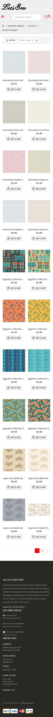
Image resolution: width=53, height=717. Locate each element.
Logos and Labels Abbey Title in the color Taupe (14, 528)
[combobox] (26, 17)
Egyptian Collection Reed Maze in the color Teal (39, 428)
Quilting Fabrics (16, 26)
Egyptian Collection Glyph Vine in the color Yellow (39, 329)
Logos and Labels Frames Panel (39, 528)
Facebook (7, 659)
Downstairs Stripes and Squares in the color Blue (14, 229)
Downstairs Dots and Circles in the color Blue (14, 80)
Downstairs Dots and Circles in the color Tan (14, 130)
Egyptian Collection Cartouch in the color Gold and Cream (39, 279)
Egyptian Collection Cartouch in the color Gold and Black (14, 279)
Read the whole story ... (15, 607)
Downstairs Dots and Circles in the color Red (39, 80)
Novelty (32, 26)
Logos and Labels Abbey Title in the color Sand (14, 478)
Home (3, 26)
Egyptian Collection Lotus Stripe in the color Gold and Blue (14, 378)
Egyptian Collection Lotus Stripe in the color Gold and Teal (39, 378)
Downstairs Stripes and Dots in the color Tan (39, 180)
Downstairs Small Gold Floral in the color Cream (39, 130)
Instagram (7, 662)
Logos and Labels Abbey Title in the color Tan (39, 478)
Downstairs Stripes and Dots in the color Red (14, 180)
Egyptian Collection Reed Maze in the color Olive (14, 428)
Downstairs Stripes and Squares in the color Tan (39, 229)
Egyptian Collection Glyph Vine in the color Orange (14, 329)
